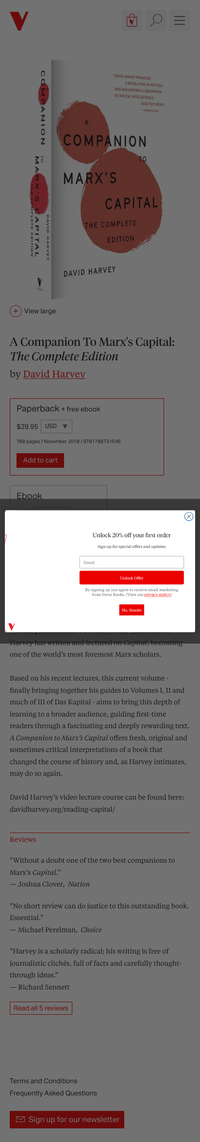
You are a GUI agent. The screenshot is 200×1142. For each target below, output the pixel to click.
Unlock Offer (131, 577)
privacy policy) (158, 594)
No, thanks (132, 610)
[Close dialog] (188, 516)
